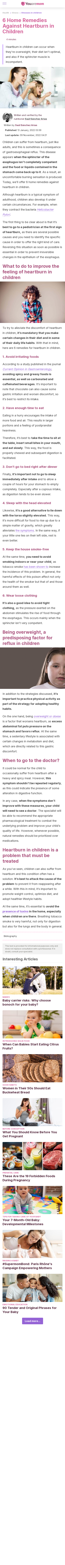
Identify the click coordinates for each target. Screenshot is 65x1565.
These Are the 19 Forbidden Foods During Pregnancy (29, 1178)
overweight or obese (47, 716)
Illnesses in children (31, 13)
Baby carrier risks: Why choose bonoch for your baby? (27, 1002)
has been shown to (36, 566)
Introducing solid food (16, 1041)
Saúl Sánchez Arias (36, 119)
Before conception (13, 1129)
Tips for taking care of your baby (22, 1216)
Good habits (10, 1085)
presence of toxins (15, 911)
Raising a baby (11, 1260)
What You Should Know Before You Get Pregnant (30, 1134)
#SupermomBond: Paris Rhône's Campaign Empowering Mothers (27, 1266)
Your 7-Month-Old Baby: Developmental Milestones (23, 1222)
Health (6, 13)
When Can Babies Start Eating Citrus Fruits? (31, 1046)
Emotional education (15, 1304)
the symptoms (24, 530)
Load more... (32, 1321)
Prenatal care (11, 1173)
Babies (6, 997)
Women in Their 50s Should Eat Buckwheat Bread (26, 1090)
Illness (15, 13)
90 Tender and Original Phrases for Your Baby (30, 1310)
